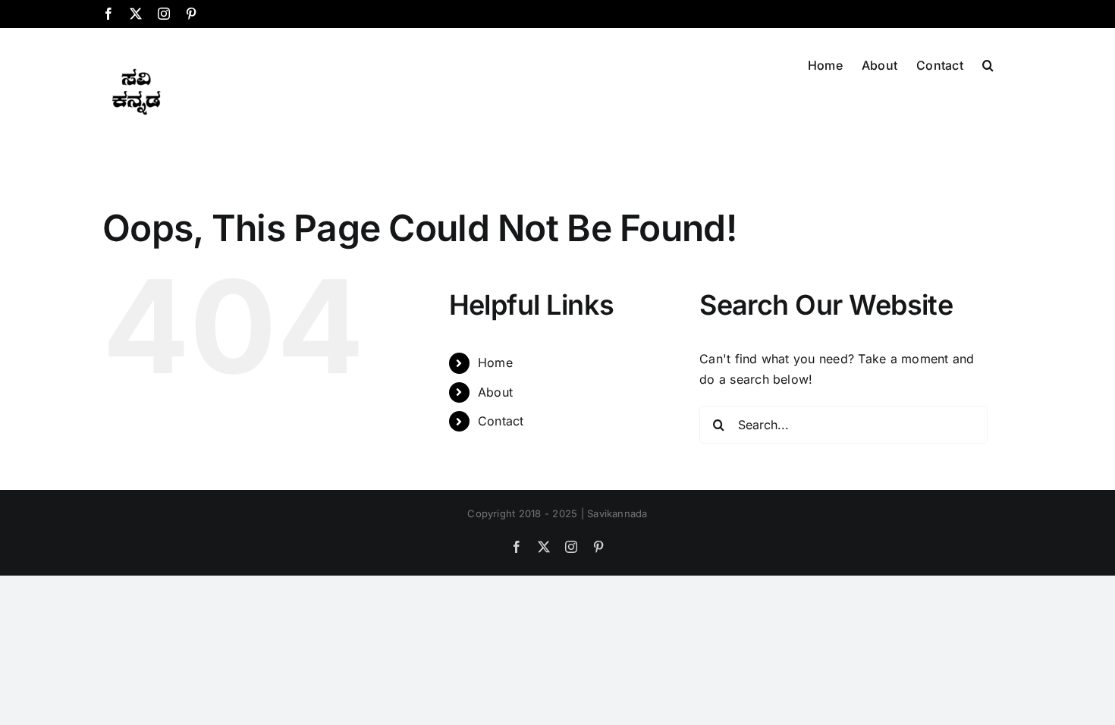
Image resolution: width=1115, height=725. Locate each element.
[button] (988, 63)
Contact (501, 420)
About (495, 392)
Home (495, 362)
